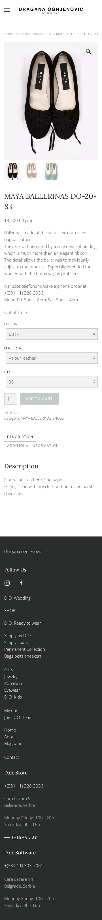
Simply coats (16, 642)
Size (8, 372)
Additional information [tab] (33, 445)
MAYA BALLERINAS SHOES (34, 34)
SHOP (9, 610)
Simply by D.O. (18, 635)
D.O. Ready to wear (22, 623)
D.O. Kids (13, 697)
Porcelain (13, 683)
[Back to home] (51, 10)
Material (13, 348)
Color (11, 324)
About (10, 736)
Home (8, 34)
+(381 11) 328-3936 (23, 293)
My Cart (11, 710)
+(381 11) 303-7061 (23, 865)
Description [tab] (20, 436)
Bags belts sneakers (23, 656)
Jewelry (11, 676)
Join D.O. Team (18, 717)
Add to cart (39, 398)
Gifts (8, 669)
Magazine (13, 743)
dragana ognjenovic (23, 551)
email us (28, 837)
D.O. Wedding (17, 598)
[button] (7, 10)
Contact (11, 757)
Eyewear (12, 690)
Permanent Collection (24, 649)
